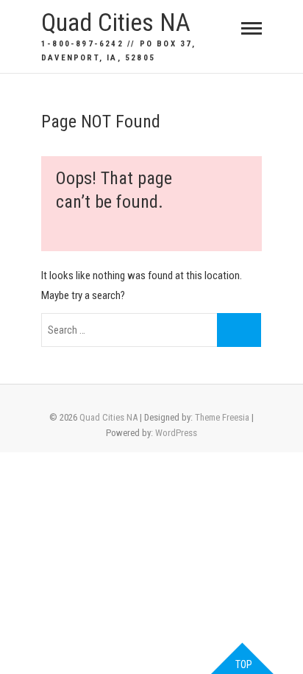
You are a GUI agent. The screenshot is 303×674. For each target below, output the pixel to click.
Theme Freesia (222, 417)
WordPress (176, 432)
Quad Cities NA (115, 22)
